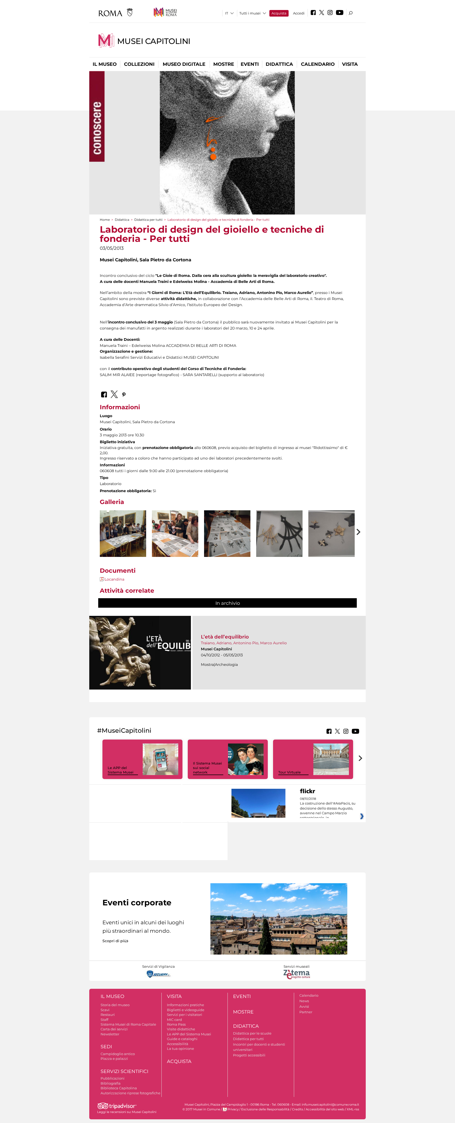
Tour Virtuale (289, 772)
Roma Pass (176, 1024)
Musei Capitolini (153, 41)
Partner (305, 1012)
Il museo (105, 64)
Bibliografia (111, 1083)
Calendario (318, 64)
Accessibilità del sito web (325, 1109)
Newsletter (110, 1034)
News (304, 1001)
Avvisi (304, 1006)
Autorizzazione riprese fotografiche (130, 1093)
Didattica (279, 64)
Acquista (278, 13)
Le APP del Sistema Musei (120, 770)
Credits (297, 1109)
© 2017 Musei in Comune (201, 1109)
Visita (350, 64)
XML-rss (353, 1109)
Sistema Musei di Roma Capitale (128, 1024)
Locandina (114, 579)
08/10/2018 (327, 808)
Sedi (106, 1046)
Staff (104, 1019)
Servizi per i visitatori (184, 1014)
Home (105, 220)
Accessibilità (177, 1044)
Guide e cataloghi (182, 1039)
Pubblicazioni (113, 1078)
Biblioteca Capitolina (119, 1088)
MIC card (174, 1019)
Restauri (108, 1014)
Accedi (299, 13)
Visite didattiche (181, 1029)
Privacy (233, 1109)
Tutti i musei (250, 13)
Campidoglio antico (118, 1054)
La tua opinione (180, 1048)
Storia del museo (115, 1005)
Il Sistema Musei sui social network (207, 767)
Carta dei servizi (114, 1029)
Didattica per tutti (148, 220)
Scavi (105, 1010)
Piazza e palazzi (114, 1058)
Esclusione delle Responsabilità (265, 1109)
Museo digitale (184, 64)
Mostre (223, 64)
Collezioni (139, 64)
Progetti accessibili (249, 1055)
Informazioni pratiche (185, 1005)
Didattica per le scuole (252, 1033)
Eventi (250, 64)
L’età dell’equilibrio (225, 637)
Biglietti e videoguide (185, 1010)
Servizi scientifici (124, 1071)
